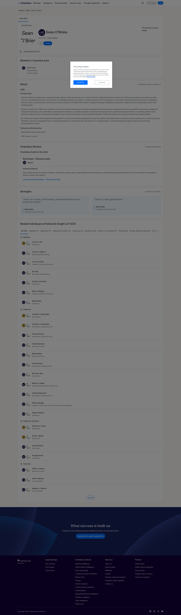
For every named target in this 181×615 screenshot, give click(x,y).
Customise (102, 82)
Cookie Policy (91, 76)
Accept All (80, 82)
